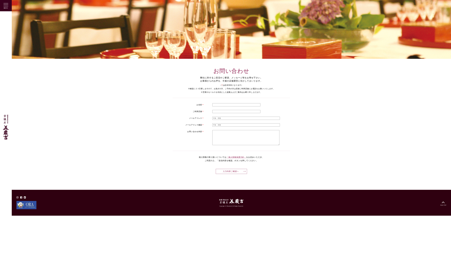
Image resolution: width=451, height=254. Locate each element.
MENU (6, 8)
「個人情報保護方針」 (236, 157)
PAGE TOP (443, 205)
